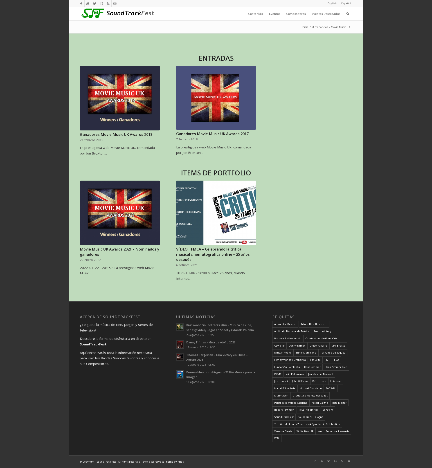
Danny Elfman (297, 345)
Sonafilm (328, 409)
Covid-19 (279, 345)
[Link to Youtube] (88, 3)
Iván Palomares (295, 374)
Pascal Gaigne (319, 402)
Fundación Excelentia (287, 367)
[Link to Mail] (115, 3)
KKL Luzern (319, 381)
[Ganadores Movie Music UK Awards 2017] (216, 98)
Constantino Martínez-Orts (321, 338)
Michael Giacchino (310, 388)
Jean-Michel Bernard (320, 374)
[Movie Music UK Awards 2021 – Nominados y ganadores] (120, 213)
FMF (327, 359)
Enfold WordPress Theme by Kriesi (163, 461)
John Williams (300, 381)
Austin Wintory (322, 331)
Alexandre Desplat (285, 324)
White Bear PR (305, 431)
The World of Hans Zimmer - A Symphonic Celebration (307, 424)
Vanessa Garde (283, 431)
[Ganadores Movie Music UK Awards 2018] (120, 98)
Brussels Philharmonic (287, 338)
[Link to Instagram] (101, 3)
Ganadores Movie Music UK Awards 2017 (212, 133)
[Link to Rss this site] (108, 3)
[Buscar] (347, 13)
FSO (336, 359)
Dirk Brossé (338, 345)
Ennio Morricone (306, 352)
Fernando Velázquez (332, 352)
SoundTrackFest (284, 417)
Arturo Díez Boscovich (314, 324)
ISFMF (277, 374)
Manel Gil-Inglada (284, 388)
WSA (276, 438)
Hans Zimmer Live (336, 367)
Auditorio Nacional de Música (291, 331)
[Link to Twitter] (94, 3)
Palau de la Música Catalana (290, 402)
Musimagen (281, 395)
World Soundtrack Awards (333, 431)
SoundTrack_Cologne (310, 417)
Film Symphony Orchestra (290, 359)
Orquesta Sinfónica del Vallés (310, 395)
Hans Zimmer (312, 367)
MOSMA (330, 388)
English (332, 3)
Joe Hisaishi (281, 381)
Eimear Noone (283, 352)
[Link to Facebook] (81, 3)
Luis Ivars (335, 381)
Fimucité (315, 359)
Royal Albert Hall (308, 409)
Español (346, 3)
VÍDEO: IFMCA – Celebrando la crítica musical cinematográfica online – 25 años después (213, 254)
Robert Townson (284, 409)
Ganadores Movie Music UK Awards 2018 (116, 134)
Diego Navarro (318, 345)
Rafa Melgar (339, 402)
